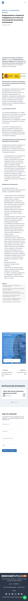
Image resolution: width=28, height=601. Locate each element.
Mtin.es (5, 12)
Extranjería (14, 10)
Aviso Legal (23, 597)
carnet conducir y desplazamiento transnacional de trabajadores (12, 299)
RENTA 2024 (21, 587)
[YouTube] (19, 594)
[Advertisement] (14, 42)
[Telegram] (15, 594)
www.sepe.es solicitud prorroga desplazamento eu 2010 (11, 296)
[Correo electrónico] (22, 594)
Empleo (5, 10)
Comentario (6, 424)
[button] (25, 597)
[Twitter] (9, 594)
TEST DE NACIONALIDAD (10, 587)
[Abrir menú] (25, 3)
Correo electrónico (8, 438)
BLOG (10, 584)
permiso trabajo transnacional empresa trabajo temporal (13, 289)
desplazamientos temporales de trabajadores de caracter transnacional (13, 292)
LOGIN (14, 590)
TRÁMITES (16, 584)
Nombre (5, 431)
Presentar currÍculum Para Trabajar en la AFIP (7, 373)
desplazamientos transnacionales (12, 301)
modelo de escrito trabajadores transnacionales (11, 286)
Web (4, 445)
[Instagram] (12, 594)
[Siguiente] (24, 395)
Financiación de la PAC (21, 372)
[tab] (11, 402)
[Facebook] (6, 594)
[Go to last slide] (4, 395)
